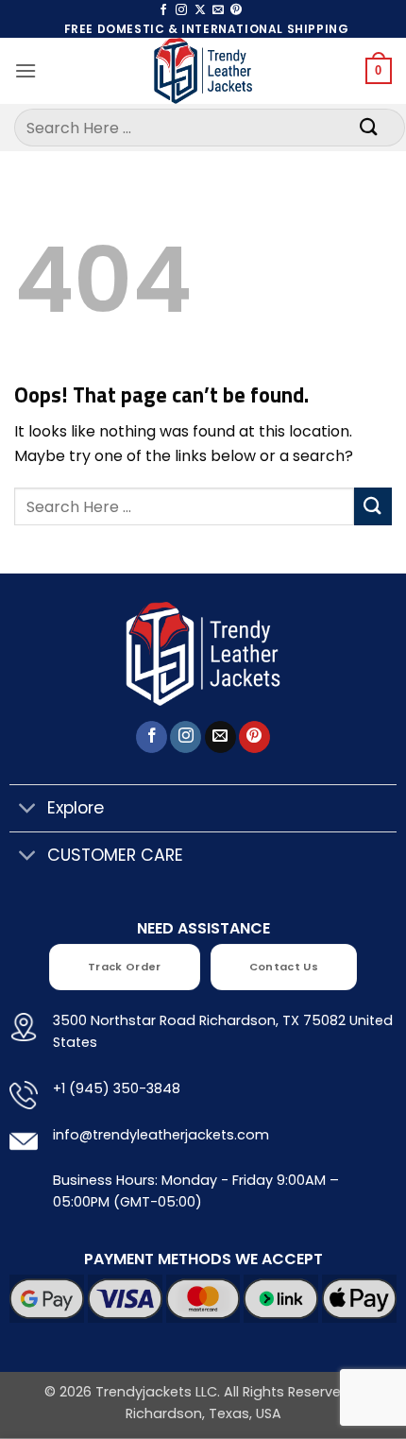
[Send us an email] (218, 10)
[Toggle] (27, 810)
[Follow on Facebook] (163, 10)
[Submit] (369, 127)
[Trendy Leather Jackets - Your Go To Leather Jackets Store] (203, 71)
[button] (25, 70)
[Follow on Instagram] (181, 10)
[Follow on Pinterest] (236, 10)
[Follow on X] (200, 10)
